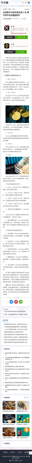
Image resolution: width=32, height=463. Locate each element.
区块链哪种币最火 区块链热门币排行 (18, 314)
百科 (9, 9)
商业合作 (12, 452)
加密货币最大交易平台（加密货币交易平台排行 (16, 324)
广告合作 (19, 452)
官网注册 (9, 37)
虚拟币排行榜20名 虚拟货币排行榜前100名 (15, 342)
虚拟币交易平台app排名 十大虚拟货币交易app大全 (18, 337)
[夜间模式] (25, 2)
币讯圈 (4, 2)
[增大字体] (28, 9)
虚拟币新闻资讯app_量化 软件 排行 (13, 332)
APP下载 (21, 52)
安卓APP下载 (21, 37)
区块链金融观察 (7, 18)
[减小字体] (25, 9)
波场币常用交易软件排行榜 (9, 411)
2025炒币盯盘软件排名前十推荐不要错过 (15, 311)
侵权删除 (26, 452)
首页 (6, 9)
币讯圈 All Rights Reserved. (18, 456)
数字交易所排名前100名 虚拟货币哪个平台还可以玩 (18, 334)
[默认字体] (27, 9)
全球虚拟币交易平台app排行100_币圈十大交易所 (17, 386)
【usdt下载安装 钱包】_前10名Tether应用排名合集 (18, 329)
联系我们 (5, 452)
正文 (14, 9)
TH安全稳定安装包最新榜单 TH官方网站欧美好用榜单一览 (17, 358)
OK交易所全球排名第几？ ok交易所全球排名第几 (17, 390)
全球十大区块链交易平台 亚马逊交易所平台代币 (17, 339)
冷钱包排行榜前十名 (8, 437)
